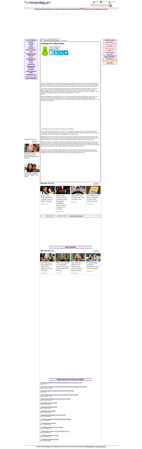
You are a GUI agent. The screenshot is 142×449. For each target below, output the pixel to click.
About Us (104, 1)
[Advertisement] (71, 23)
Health (31, 46)
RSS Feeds (77, 9)
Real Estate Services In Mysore (49, 403)
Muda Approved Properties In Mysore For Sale (53, 415)
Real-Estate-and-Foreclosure (51, 40)
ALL (41, 40)
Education (31, 48)
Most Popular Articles (48, 9)
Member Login (88, 9)
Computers (31, 69)
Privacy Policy (90, 446)
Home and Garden (31, 50)
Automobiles (31, 64)
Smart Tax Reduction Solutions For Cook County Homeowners (57, 390)
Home (96, 1)
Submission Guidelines (68, 9)
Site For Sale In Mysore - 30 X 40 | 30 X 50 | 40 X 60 (55, 431)
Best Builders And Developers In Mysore (52, 427)
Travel (31, 51)
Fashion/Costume (31, 74)
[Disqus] (70, 301)
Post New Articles (97, 9)
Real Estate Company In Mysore (50, 435)
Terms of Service (101, 446)
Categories (58, 9)
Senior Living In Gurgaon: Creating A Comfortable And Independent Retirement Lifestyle (64, 386)
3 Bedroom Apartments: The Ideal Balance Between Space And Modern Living (61, 382)
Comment (51, 49)
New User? (110, 54)
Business (31, 42)
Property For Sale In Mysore (48, 411)
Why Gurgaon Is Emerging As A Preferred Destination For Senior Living (59, 394)
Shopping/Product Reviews (31, 59)
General (31, 44)
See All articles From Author (76, 216)
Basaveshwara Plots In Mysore (49, 407)
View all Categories (31, 78)
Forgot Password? (110, 52)
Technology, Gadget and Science (31, 54)
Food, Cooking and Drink (31, 72)
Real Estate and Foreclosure (31, 66)
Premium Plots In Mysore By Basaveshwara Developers (56, 419)
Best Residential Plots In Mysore (50, 439)
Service (31, 57)
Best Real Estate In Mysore (49, 423)
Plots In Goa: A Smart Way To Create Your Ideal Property (55, 399)
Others (31, 62)
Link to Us (105, 9)
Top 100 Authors (38, 9)
